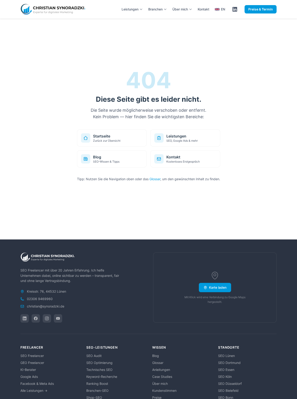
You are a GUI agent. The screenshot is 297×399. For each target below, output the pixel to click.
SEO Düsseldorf (230, 384)
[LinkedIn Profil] (235, 9)
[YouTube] (58, 318)
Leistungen (130, 9)
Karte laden (217, 287)
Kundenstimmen (164, 390)
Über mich (180, 9)
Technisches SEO (99, 370)
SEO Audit (94, 356)
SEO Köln (225, 377)
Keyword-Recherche (101, 377)
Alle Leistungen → (33, 390)
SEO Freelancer (32, 356)
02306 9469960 (40, 299)
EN (223, 9)
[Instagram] (47, 318)
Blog (155, 356)
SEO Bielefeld (228, 390)
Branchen (155, 9)
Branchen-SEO (97, 390)
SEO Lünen (226, 356)
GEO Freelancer (32, 363)
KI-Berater (28, 370)
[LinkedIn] (24, 318)
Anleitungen (161, 370)
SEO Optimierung (99, 363)
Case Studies (162, 377)
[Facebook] (36, 318)
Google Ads (29, 377)
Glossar (154, 179)
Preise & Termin (260, 9)
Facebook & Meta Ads (37, 384)
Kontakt (203, 9)
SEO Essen (226, 370)
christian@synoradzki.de (45, 306)
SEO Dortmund (229, 363)
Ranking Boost (97, 384)
